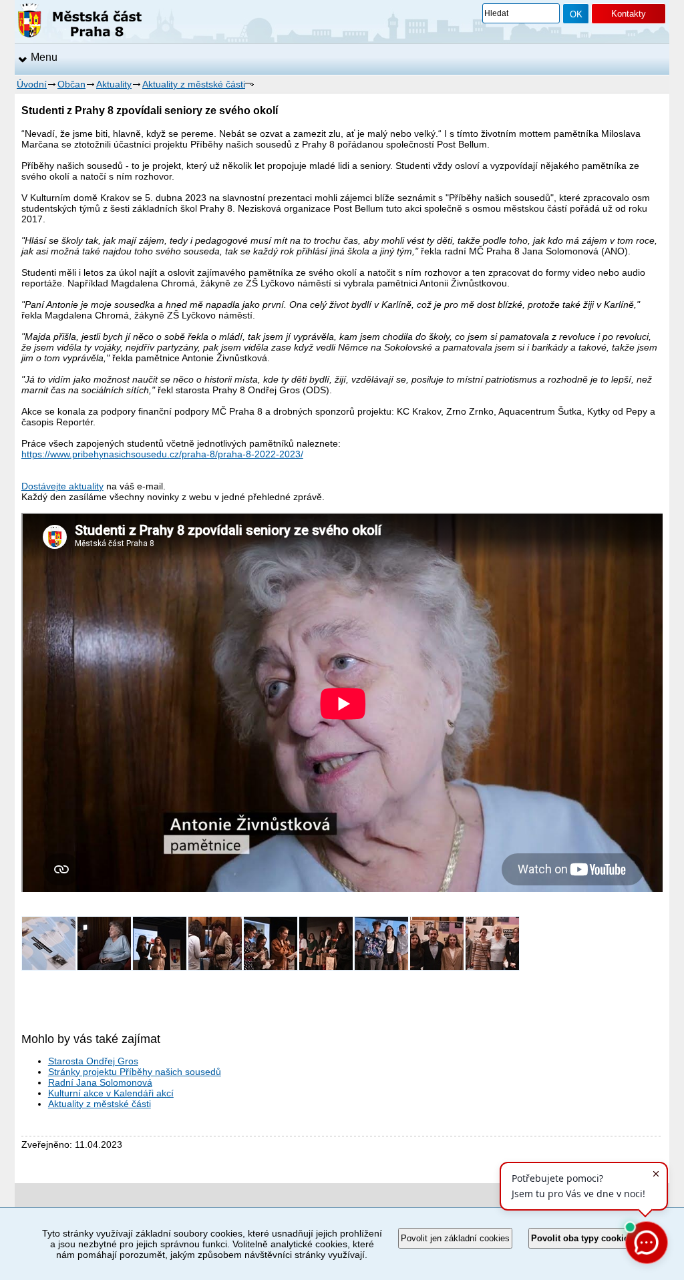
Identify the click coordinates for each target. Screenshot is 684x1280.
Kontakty (628, 14)
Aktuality (114, 84)
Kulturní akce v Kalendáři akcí (111, 1093)
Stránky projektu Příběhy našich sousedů (134, 1071)
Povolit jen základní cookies (455, 1238)
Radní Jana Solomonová (100, 1082)
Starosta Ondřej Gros (93, 1061)
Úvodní (32, 84)
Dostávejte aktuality (62, 486)
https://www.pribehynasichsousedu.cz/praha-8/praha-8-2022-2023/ (162, 454)
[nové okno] (48, 967)
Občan (71, 84)
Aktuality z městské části (193, 84)
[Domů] (80, 22)
